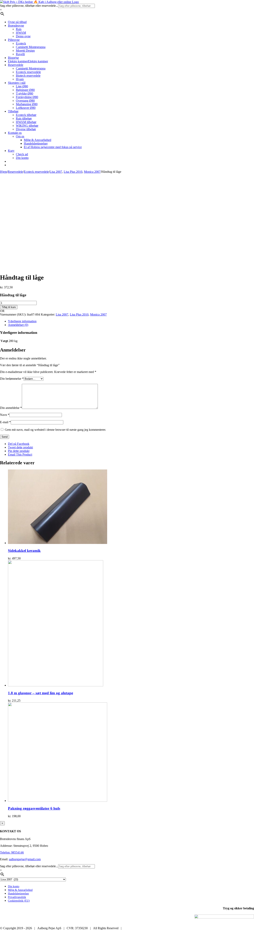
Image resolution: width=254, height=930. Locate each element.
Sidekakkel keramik (24, 551)
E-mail (5, 422)
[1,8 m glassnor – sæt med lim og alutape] (55, 685)
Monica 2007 (98, 314)
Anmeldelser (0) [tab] (18, 324)
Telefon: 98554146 (12, 852)
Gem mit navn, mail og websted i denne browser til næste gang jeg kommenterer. (55, 429)
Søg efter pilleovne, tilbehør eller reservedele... (29, 5)
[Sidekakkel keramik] (57, 543)
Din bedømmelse (12, 378)
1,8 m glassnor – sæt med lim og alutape (40, 693)
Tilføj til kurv (9, 307)
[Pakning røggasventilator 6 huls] (57, 800)
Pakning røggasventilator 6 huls (34, 808)
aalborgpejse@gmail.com (25, 859)
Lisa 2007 (62, 314)
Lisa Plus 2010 (79, 314)
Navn (4, 414)
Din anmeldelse (11, 407)
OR (2, 311)
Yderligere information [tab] (22, 321)
